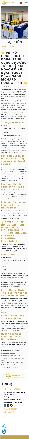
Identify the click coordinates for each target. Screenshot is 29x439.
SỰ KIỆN (12, 47)
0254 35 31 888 (16, 399)
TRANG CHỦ (5, 47)
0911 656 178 (18, 402)
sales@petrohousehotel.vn (12, 397)
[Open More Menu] (26, 3)
